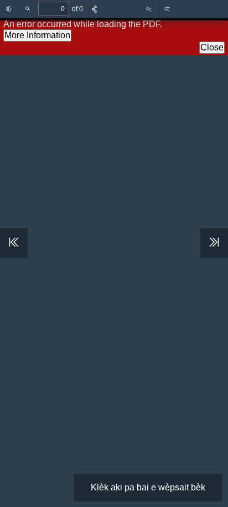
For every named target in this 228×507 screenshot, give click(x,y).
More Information (37, 35)
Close (212, 47)
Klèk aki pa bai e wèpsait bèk (148, 487)
